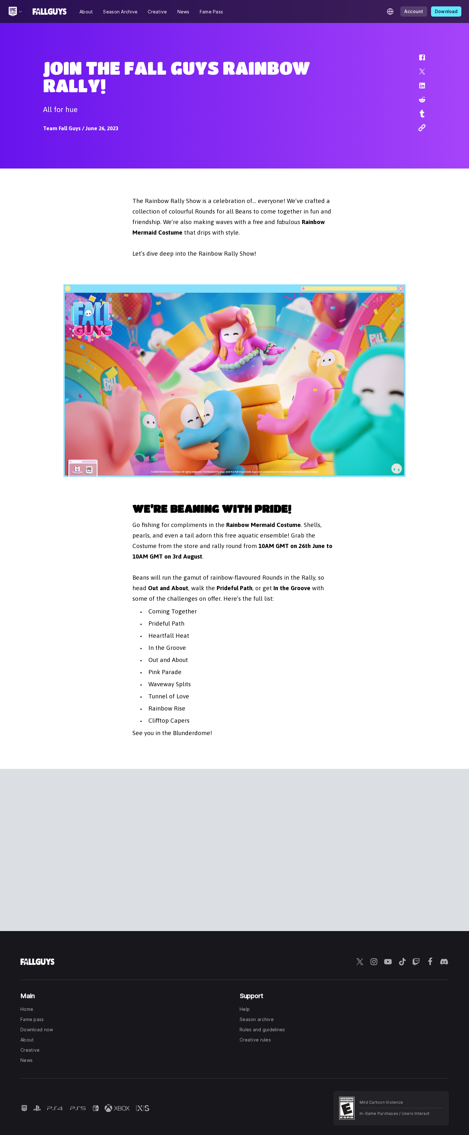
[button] (418, 61)
